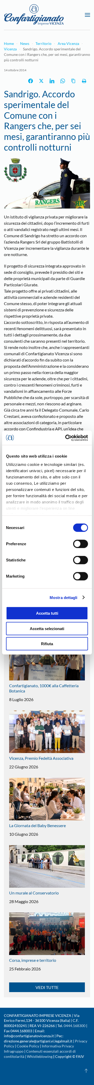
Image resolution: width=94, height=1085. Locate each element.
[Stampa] (84, 81)
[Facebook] (30, 81)
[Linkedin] (52, 81)
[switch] (80, 544)
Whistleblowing (39, 1056)
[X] (41, 81)
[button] (87, 15)
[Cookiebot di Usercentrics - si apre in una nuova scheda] (66, 437)
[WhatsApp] (62, 81)
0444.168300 (74, 1025)
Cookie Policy (28, 1046)
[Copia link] (73, 81)
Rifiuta (47, 644)
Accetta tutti (47, 613)
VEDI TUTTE (47, 987)
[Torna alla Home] (34, 15)
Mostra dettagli (64, 597)
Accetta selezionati (47, 628)
